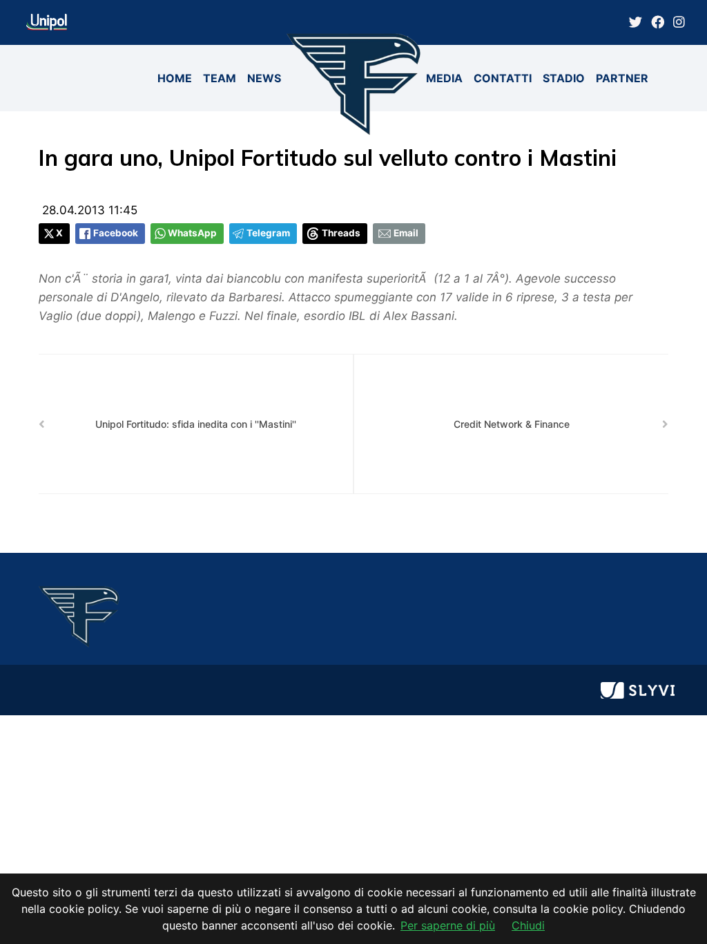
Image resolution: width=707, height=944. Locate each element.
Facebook (115, 232)
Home (174, 78)
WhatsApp (192, 232)
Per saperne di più (447, 925)
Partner (622, 78)
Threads (341, 232)
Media (444, 78)
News (264, 78)
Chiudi (528, 925)
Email (406, 232)
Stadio (564, 78)
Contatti (503, 78)
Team (219, 78)
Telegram (268, 232)
